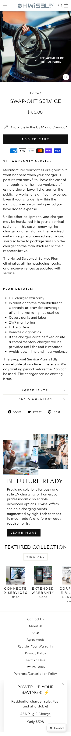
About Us (35, 626)
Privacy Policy (35, 653)
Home (34, 93)
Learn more (23, 532)
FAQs (35, 633)
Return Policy (35, 667)
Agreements (35, 390)
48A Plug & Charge (35, 714)
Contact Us (35, 619)
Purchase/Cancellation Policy (35, 673)
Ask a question (35, 399)
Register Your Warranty (35, 646)
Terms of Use (35, 660)
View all (35, 556)
